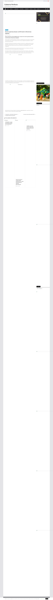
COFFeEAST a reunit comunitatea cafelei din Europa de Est (8, 123)
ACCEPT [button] (47, 598)
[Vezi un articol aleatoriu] (48, 9)
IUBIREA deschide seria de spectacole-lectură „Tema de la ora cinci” (30, 128)
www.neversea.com (23, 110)
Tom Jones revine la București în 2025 (28, 114)
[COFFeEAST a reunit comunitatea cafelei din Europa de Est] (6, 120)
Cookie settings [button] (42, 598)
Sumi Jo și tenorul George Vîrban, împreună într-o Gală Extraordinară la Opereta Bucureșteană (19, 182)
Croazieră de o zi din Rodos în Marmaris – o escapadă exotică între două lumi (11, 115)
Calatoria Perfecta (11, 4)
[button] (12, 9)
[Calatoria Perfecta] (5, 9)
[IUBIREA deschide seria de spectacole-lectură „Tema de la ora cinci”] (30, 120)
